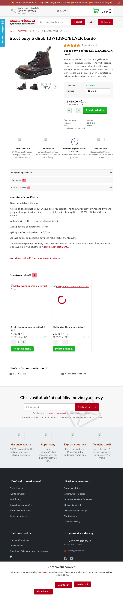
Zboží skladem (16, 488)
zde (61, 591)
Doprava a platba (72, 488)
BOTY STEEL (23, 31)
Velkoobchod (17, 545)
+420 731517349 (27, 11)
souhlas (44, 572)
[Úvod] (23, 22)
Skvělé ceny (15, 499)
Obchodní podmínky (73, 505)
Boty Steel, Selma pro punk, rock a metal (29, 551)
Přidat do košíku (95, 110)
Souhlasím (63, 584)
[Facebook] (67, 559)
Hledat (78, 21)
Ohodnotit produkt (89, 45)
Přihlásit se (84, 407)
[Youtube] (73, 559)
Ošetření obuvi (71, 516)
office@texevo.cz (76, 550)
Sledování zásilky (72, 521)
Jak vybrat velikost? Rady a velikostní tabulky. (35, 258)
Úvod (12, 31)
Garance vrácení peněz (21, 510)
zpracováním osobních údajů (56, 413)
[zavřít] (119, 3)
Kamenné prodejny (18, 516)
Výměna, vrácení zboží (74, 493)
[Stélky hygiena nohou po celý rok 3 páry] (29, 302)
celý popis (101, 76)
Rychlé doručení (17, 493)
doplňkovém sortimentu (55, 246)
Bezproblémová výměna (21, 505)
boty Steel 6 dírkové (75, 373)
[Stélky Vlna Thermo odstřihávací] (71, 302)
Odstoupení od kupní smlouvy (78, 499)
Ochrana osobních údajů (75, 510)
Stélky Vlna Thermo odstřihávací (69, 327)
